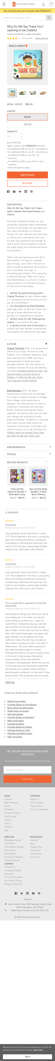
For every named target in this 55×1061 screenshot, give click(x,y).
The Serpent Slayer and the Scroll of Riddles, (27, 374)
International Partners (14, 847)
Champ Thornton (15, 348)
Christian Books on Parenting (20, 717)
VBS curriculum (14, 736)
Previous (39, 462)
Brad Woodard (14, 390)
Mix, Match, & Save (13, 880)
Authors (8, 799)
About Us (34, 799)
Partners (8, 827)
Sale (6, 830)
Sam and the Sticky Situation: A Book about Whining (38, 492)
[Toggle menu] (4, 4)
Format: (11, 111)
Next (46, 462)
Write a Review (41, 38)
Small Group (10, 816)
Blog (32, 843)
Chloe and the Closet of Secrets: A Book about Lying (16, 492)
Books (7, 806)
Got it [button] (27, 1057)
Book (27, 117)
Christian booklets (15, 723)
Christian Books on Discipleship (22, 704)
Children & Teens (12, 813)
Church (7, 820)
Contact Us (9, 867)
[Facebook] (8, 191)
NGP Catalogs (36, 802)
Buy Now (27, 183)
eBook (27, 124)
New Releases (11, 802)
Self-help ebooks (15, 714)
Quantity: (12, 131)
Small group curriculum (18, 711)
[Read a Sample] (18, 46)
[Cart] (51, 4)
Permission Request (13, 857)
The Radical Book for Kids (29, 371)
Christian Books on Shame (19, 727)
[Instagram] (27, 893)
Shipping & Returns (13, 884)
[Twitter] (19, 191)
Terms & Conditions (39, 809)
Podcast (34, 840)
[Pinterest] (31, 191)
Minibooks (9, 809)
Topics (7, 823)
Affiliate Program (12, 860)
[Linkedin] (25, 191)
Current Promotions (13, 877)
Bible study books (15, 720)
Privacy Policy (36, 806)
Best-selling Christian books (20, 707)
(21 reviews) (27, 38)
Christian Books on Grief (18, 730)
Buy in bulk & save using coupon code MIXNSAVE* (27, 10)
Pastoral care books (16, 701)
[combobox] (27, 17)
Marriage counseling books (19, 733)
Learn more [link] (38, 1050)
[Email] (14, 191)
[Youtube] (33, 893)
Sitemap (27, 899)
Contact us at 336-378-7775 (35, 910)
